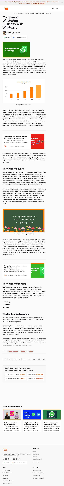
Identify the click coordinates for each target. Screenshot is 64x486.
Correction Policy (7, 483)
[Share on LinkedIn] (19, 359)
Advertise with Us (37, 459)
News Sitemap (36, 475)
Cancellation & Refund (8, 480)
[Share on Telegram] (24, 359)
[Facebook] (6, 459)
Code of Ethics (37, 470)
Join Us (8, 37)
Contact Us (36, 454)
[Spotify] (16, 459)
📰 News (31, 351)
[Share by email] (34, 359)
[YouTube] (14, 459)
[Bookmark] (44, 359)
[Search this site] (53, 8)
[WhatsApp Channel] (19, 459)
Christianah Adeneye (14, 32)
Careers (35, 456)
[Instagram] (11, 459)
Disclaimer (5, 478)
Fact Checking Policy (38, 472)
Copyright (5, 475)
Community (36, 462)
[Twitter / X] (3, 459)
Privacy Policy (6, 470)
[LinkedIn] (8, 459)
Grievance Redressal (38, 478)
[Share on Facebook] (14, 359)
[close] (62, 2)
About (34, 451)
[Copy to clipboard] (39, 359)
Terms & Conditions (8, 472)
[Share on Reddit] (29, 359)
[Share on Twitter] (9, 359)
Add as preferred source (20, 37)
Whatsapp (23, 351)
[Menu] (57, 8)
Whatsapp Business (13, 351)
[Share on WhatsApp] (5, 359)
